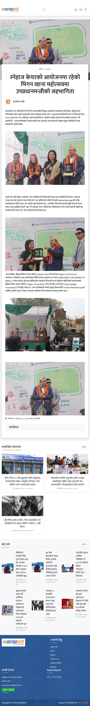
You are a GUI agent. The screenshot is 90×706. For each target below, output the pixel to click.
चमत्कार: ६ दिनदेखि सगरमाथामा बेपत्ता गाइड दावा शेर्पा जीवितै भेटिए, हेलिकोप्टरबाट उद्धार (51, 602)
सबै (83, 447)
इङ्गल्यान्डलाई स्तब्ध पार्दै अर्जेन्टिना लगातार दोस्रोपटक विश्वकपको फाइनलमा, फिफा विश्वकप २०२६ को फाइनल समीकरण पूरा (21, 607)
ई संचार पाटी (18, 102)
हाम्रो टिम (53, 667)
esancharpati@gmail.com (12, 685)
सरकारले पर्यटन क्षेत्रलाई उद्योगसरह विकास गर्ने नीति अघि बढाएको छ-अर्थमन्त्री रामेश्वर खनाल (82, 600)
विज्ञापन (53, 655)
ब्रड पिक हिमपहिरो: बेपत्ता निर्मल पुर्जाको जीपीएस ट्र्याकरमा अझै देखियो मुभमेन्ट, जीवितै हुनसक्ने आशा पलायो (52, 564)
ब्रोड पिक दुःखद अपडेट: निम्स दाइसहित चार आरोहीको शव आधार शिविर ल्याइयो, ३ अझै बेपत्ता (22, 523)
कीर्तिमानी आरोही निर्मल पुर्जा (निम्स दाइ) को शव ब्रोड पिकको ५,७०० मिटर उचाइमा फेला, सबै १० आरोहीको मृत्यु (22, 564)
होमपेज (41, 69)
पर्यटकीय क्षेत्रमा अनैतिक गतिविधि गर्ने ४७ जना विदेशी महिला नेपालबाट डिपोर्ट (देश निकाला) (82, 564)
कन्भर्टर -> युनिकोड (8, 689)
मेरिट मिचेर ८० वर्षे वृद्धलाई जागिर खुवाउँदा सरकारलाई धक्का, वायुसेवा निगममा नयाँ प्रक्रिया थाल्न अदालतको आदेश (22, 481)
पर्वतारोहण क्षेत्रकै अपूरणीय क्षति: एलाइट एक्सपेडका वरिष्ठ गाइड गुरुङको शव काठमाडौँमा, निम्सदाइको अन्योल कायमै (67, 481)
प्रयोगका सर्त (54, 659)
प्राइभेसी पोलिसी (55, 663)
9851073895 (6, 681)
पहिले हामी (53, 647)
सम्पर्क (52, 651)
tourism (48, 69)
